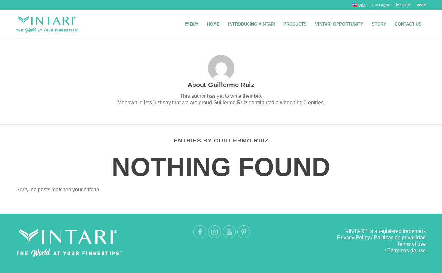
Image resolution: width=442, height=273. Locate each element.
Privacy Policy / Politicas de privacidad (381, 237)
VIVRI (421, 5)
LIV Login (380, 5)
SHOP (404, 5)
